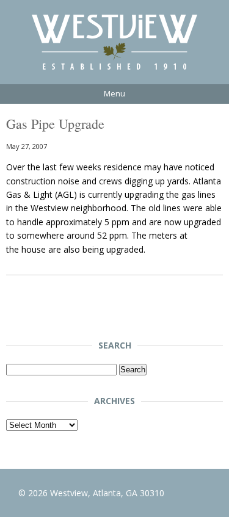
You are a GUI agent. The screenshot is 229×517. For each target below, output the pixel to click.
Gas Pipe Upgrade (55, 123)
